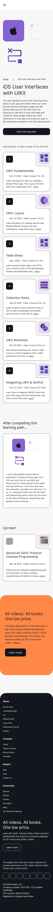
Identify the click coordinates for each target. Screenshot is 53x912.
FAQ (5, 774)
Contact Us (7, 778)
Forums (6, 799)
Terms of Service (9, 748)
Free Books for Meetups (12, 811)
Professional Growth (11, 727)
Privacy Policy (8, 752)
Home (6, 79)
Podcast (6, 795)
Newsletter (7, 803)
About (5, 744)
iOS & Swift (8, 707)
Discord (6, 791)
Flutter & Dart (8, 719)
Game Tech (7, 723)
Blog (5, 807)
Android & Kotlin (10, 711)
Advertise (6, 756)
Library (6, 731)
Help (5, 770)
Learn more (15, 652)
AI (4, 715)
